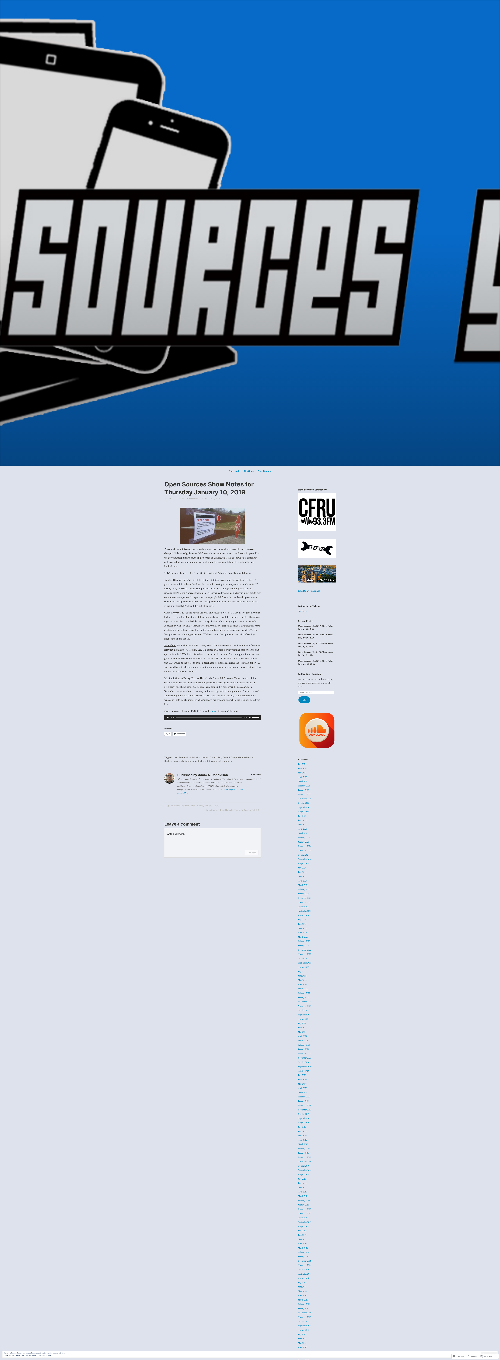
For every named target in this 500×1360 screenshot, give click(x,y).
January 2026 (303, 790)
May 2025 (302, 824)
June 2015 (302, 1338)
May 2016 (302, 1291)
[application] (212, 717)
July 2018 (302, 1178)
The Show (249, 471)
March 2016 (303, 1299)
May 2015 (302, 1343)
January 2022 (303, 997)
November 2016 (304, 1265)
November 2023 (304, 902)
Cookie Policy (46, 1355)
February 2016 (304, 1304)
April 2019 (302, 1139)
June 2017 (302, 1234)
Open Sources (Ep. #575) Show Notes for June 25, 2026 (315, 662)
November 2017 (304, 1213)
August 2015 (303, 1329)
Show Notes (194, 498)
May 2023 (302, 928)
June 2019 (302, 1131)
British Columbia (200, 757)
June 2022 (302, 975)
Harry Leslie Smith (182, 761)
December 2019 (304, 1105)
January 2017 (303, 1256)
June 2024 (302, 872)
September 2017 (304, 1222)
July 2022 (302, 971)
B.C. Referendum (182, 757)
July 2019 (302, 1126)
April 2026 (302, 777)
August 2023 (303, 915)
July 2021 (302, 1023)
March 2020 (303, 1092)
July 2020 (302, 1075)
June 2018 (302, 1183)
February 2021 (304, 1044)
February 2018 (304, 1200)
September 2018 (304, 1170)
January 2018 (303, 1204)
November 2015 (304, 1317)
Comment (252, 853)
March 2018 (303, 1196)
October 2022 (303, 958)
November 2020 (304, 1057)
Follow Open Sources (309, 674)
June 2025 (302, 820)
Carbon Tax (215, 757)
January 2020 (303, 1101)
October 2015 (303, 1321)
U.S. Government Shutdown (218, 761)
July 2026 (302, 764)
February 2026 (304, 785)
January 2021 (303, 1049)
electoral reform (246, 757)
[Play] (167, 717)
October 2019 (303, 1114)
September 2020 (304, 1066)
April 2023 (302, 932)
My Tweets (302, 611)
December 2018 (304, 1157)
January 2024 (303, 893)
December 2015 (304, 1312)
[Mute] (250, 717)
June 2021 (302, 1027)
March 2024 (303, 885)
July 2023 (302, 919)
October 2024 (303, 854)
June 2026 (302, 768)
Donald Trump (230, 757)
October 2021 (303, 1010)
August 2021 (303, 1019)
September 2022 (304, 962)
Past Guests (264, 471)
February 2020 (304, 1096)
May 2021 (302, 1031)
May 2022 (302, 980)
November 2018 (304, 1161)
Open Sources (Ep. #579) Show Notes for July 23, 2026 (315, 627)
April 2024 (302, 880)
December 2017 (304, 1209)
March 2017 (303, 1247)
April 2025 (302, 828)
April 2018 (302, 1191)
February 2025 (304, 837)
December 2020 (304, 1053)
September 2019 (304, 1118)
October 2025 (303, 802)
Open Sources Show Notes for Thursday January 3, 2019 (191, 806)
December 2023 (304, 897)
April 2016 (302, 1295)
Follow (304, 699)
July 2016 (302, 1282)
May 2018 (302, 1187)
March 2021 (303, 1040)
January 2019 (303, 1152)
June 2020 (302, 1079)
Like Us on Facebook (309, 591)
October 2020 (303, 1062)
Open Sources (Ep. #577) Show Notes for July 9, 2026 (315, 645)
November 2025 (304, 798)
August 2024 (303, 863)
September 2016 (304, 1273)
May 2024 (302, 876)
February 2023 (304, 941)
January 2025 (303, 841)
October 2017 (303, 1217)
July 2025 (302, 815)
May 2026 (302, 772)
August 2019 (303, 1122)
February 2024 (304, 889)
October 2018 (303, 1165)
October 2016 (303, 1269)
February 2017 (304, 1252)
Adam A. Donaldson (175, 498)
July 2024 (302, 867)
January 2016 (303, 1308)
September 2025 (304, 807)
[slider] (255, 717)
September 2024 (304, 859)
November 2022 (304, 954)
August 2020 (303, 1070)
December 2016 (304, 1260)
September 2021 (304, 1014)
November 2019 (304, 1109)
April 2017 (302, 1243)
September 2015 (304, 1325)
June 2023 (302, 924)
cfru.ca (213, 711)
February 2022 (304, 993)
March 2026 (303, 781)
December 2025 (304, 794)
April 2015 (302, 1347)
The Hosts (234, 471)
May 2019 (302, 1135)
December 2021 (304, 1001)
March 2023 (303, 936)
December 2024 (304, 846)
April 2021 (302, 1036)
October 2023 (303, 906)
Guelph (167, 761)
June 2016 (302, 1286)
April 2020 (302, 1088)
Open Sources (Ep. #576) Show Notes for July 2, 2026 (315, 653)
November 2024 (304, 850)
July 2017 (302, 1230)
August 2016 (303, 1278)
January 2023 (303, 945)
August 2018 (303, 1174)
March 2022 (303, 988)
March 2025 (303, 833)
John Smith (197, 761)
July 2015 (302, 1334)
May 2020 (302, 1083)
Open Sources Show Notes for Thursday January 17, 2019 (232, 810)
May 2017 (302, 1239)
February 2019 (304, 1148)
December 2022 (304, 949)
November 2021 (304, 1006)
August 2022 (303, 967)
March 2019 (303, 1144)
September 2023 (304, 910)
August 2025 (303, 811)
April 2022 (302, 984)
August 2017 (303, 1226)
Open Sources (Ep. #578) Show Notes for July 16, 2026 (315, 636)
